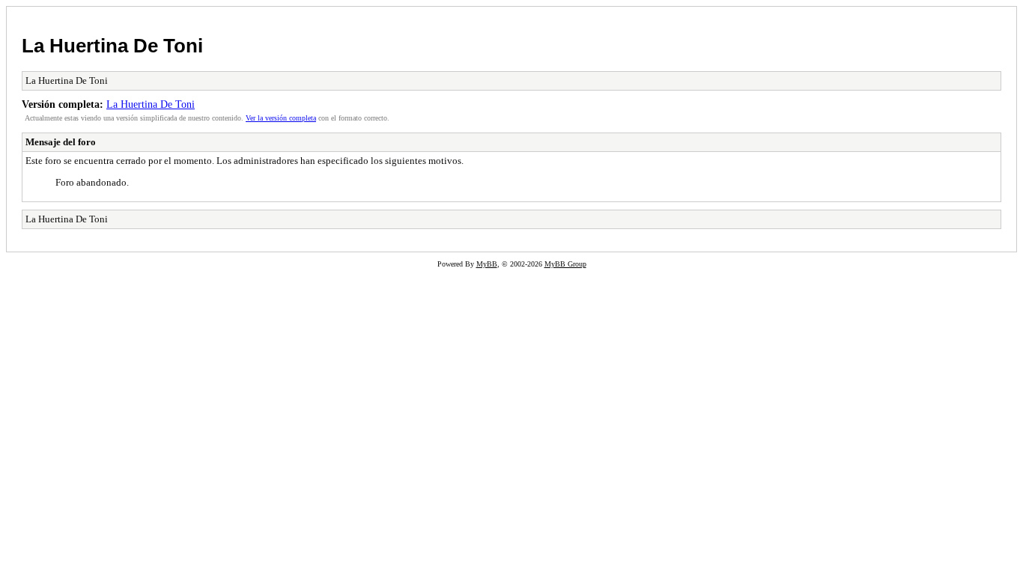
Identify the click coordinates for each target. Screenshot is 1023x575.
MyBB (486, 264)
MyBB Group (565, 264)
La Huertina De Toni (112, 45)
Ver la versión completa (281, 118)
